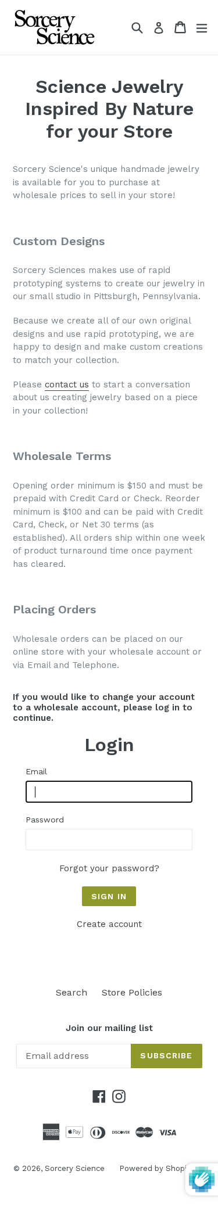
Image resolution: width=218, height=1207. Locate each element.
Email (36, 771)
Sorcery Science (75, 1168)
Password (45, 819)
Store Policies (132, 992)
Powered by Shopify (156, 1168)
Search (71, 992)
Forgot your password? (109, 868)
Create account (109, 924)
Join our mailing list (109, 1028)
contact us (67, 384)
